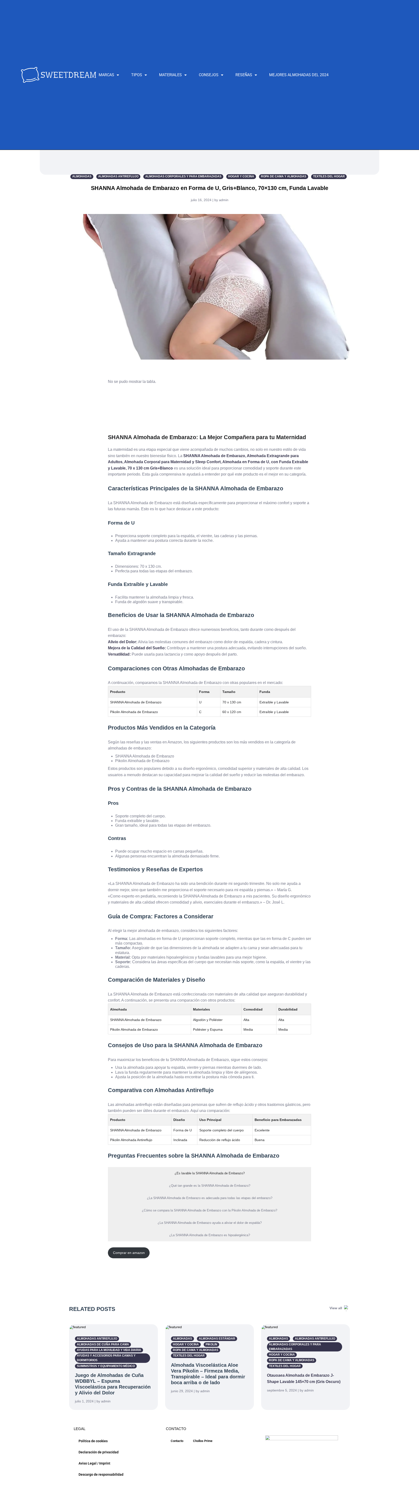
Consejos (208, 75)
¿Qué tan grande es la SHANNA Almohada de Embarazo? (209, 1185)
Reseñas (243, 75)
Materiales (170, 75)
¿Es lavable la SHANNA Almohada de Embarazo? (210, 1173)
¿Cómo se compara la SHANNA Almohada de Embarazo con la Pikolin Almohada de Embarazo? (209, 1210)
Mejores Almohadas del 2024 (299, 75)
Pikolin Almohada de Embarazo (134, 712)
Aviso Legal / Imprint (94, 1463)
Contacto (177, 1441)
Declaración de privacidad (99, 1452)
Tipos (136, 75)
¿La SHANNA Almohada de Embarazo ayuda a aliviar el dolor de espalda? (210, 1223)
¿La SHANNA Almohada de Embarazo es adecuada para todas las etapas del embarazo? (209, 1198)
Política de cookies (93, 1441)
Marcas (106, 75)
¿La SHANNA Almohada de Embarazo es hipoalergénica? (209, 1235)
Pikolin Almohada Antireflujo (131, 1140)
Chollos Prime (202, 1441)
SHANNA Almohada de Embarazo (135, 702)
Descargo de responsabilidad (101, 1474)
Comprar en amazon (129, 1253)
